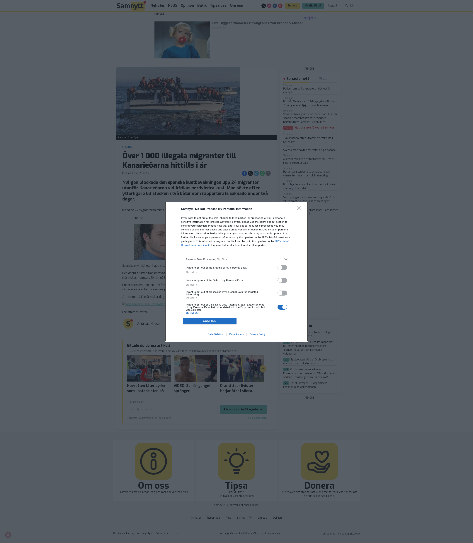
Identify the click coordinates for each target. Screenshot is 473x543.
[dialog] (236, 271)
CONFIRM (210, 321)
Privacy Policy (257, 334)
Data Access (236, 334)
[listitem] (236, 259)
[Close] (300, 209)
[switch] (282, 267)
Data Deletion (216, 334)
